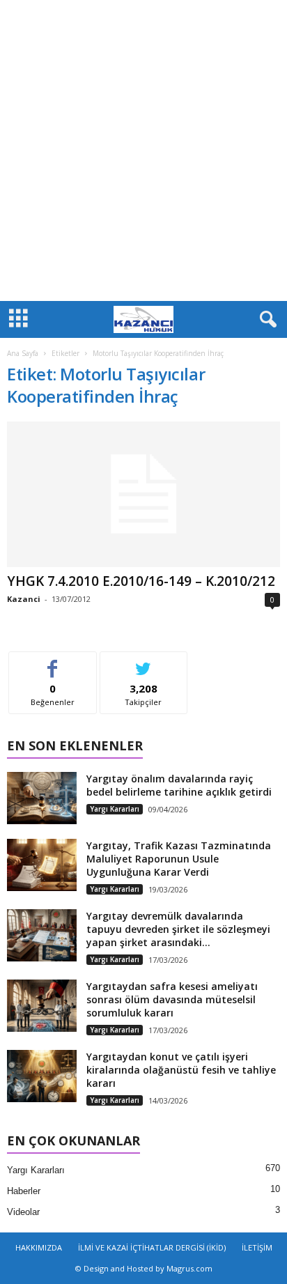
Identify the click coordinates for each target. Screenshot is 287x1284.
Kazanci (23, 599)
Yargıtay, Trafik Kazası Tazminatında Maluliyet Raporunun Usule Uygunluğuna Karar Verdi (178, 859)
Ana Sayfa (22, 353)
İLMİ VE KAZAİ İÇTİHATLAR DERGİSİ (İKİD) (152, 1247)
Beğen (52, 662)
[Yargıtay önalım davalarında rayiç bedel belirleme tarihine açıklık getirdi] (42, 798)
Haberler (23, 1191)
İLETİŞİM (257, 1247)
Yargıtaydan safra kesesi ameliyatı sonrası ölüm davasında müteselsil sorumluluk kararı (172, 999)
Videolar (23, 1212)
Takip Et (144, 662)
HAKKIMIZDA (38, 1247)
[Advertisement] (143, 150)
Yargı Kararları (114, 809)
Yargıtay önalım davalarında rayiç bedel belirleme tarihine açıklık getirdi (179, 785)
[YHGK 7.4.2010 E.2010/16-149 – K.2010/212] (143, 494)
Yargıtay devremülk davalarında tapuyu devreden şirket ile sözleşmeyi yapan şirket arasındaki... (178, 929)
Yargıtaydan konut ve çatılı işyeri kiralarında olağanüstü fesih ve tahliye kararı (181, 1070)
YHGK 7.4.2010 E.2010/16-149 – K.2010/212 (141, 581)
